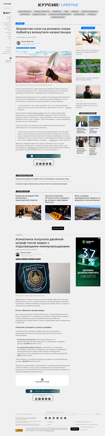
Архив (9, 38)
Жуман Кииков (25, 252)
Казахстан (8, 60)
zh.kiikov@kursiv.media (26, 255)
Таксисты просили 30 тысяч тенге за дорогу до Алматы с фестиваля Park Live (57, 199)
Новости (9, 17)
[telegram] (50, 418)
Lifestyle (9, 26)
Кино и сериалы (89, 11)
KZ (10, 8)
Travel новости (41, 11)
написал (68, 107)
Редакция (8, 47)
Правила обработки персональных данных (86, 424)
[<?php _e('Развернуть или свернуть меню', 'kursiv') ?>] (11, 58)
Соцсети (32, 47)
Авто (10, 20)
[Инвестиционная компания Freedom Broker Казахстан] (7, 13)
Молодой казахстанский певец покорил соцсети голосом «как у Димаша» (87, 105)
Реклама (9, 49)
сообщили (53, 140)
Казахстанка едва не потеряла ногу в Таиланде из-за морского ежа (42, 179)
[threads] (61, 418)
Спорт (9, 34)
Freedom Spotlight (6, 53)
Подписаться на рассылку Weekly (54, 412)
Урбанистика (58, 17)
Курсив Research (7, 22)
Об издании (50, 421)
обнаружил (32, 148)
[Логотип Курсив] (7, 3)
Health (9, 30)
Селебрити (79, 14)
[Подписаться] (75, 414)
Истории (9, 19)
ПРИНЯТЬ (75, 429)
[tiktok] (57, 418)
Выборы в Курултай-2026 (81, 429)
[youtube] (54, 418)
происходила (39, 113)
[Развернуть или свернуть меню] (10, 43)
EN (8, 8)
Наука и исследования (60, 14)
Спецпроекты (7, 51)
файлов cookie (50, 430)
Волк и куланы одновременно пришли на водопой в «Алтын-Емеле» (87, 198)
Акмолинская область (23, 47)
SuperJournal (7, 28)
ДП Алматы (25, 259)
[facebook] (65, 418)
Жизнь (75, 11)
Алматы (18, 259)
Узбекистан (8, 62)
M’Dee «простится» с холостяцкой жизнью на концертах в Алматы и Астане (87, 52)
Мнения (9, 36)
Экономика (8, 32)
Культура (25, 14)
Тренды (91, 14)
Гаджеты (57, 11)
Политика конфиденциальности (83, 421)
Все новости (25, 11)
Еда (66, 11)
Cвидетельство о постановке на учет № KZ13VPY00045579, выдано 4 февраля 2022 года (28, 422)
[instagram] (46, 418)
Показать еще (58, 228)
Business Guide (7, 24)
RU (6, 8)
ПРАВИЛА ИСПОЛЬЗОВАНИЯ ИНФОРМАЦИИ (85, 427)
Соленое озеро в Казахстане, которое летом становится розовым (41, 184)
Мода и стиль (39, 14)
